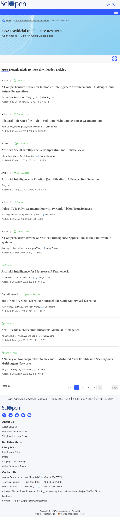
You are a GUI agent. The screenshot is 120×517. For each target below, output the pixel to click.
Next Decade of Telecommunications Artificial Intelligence (40, 330)
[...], (40, 97)
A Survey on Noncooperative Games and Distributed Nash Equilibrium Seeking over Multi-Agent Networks (57, 361)
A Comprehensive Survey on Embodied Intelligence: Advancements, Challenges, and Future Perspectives (57, 89)
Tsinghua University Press (14, 436)
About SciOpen (9, 427)
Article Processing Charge (14, 466)
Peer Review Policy (11, 452)
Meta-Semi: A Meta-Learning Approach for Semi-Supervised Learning (48, 301)
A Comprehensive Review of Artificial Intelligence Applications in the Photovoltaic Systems (56, 240)
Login (107, 4)
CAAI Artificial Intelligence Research (32, 30)
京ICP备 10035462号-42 (45, 514)
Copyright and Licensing (14, 461)
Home (8, 20)
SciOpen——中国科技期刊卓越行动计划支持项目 (24, 500)
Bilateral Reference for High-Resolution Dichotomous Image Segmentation (51, 120)
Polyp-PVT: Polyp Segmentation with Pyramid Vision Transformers (46, 208)
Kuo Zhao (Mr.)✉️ (33, 482)
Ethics (5, 456)
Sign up (115, 4)
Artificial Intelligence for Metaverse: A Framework (35, 271)
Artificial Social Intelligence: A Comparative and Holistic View (42, 150)
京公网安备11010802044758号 (72, 514)
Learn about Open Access (14, 431)
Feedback (7, 496)
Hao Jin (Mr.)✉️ (32, 486)
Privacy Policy (9, 447)
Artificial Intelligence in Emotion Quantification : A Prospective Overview (50, 179)
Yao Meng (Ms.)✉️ (34, 477)
